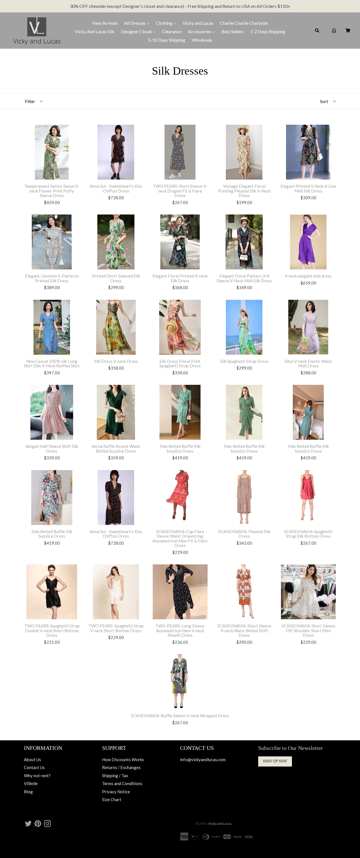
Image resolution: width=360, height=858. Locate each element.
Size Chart (111, 799)
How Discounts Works (123, 759)
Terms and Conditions (122, 783)
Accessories (200, 31)
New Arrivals (105, 23)
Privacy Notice (116, 791)
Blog (28, 791)
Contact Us (34, 767)
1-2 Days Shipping (267, 31)
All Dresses (135, 23)
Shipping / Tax (115, 775)
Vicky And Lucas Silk (94, 31)
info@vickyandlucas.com (203, 759)
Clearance (171, 31)
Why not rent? (37, 775)
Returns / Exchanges (121, 767)
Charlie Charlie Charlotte (244, 23)
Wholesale (202, 40)
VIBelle (31, 783)
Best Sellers (232, 31)
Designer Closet (137, 31)
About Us (32, 759)
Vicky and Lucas (198, 23)
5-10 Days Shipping (166, 40)
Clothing (164, 23)
